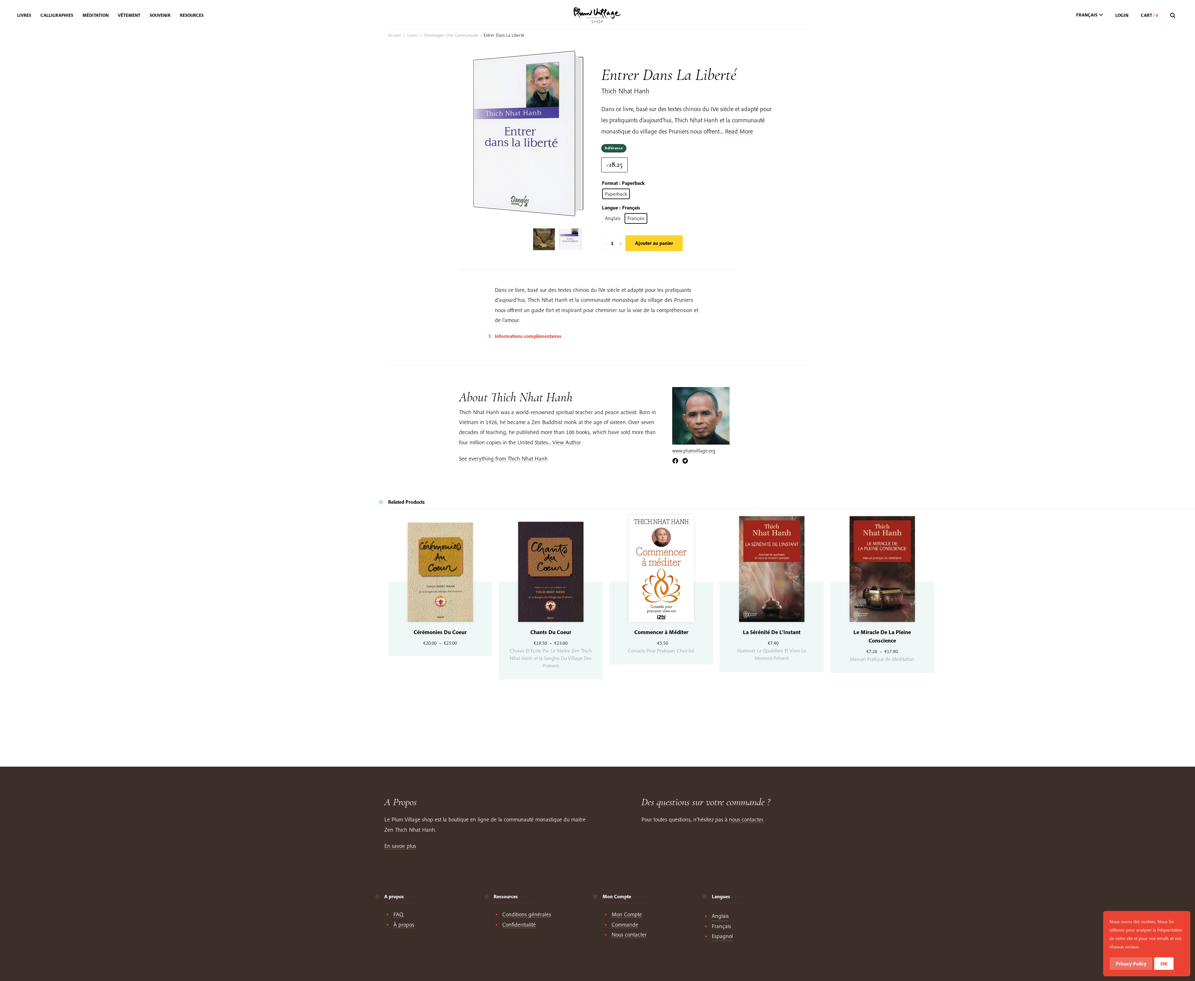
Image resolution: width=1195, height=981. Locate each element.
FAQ (398, 914)
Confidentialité (519, 924)
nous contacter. (746, 819)
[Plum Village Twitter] (685, 461)
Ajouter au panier (654, 243)
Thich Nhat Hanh (625, 90)
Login (1121, 15)
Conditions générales (526, 914)
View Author (566, 442)
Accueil (394, 35)
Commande (625, 924)
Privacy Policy (1131, 963)
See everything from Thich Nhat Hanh (503, 458)
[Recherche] (1173, 15)
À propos (403, 924)
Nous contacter (629, 934)
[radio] (616, 194)
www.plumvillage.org (693, 450)
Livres (412, 35)
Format (610, 183)
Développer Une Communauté (451, 35)
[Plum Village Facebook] (675, 461)
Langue (610, 207)
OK (1164, 963)
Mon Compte (627, 914)
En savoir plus (400, 845)
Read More (739, 131)
